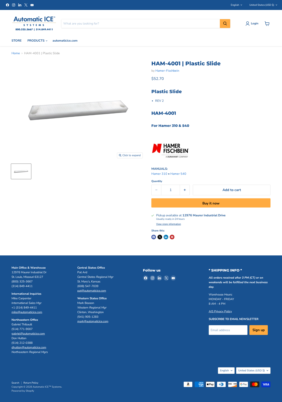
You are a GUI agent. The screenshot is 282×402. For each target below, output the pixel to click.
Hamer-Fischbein (167, 71)
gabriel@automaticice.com (28, 334)
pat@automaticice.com (91, 291)
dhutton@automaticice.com (29, 347)
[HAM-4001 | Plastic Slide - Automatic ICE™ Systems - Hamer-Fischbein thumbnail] (21, 171)
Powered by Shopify (23, 391)
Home (16, 53)
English (235, 5)
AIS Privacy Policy (220, 311)
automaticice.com (65, 41)
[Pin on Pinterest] (172, 237)
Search (15, 383)
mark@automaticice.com (92, 321)
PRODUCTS (36, 41)
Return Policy (30, 383)
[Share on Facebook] (153, 237)
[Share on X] (159, 237)
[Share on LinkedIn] (166, 237)
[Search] (225, 23)
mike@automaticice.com (27, 312)
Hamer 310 (159, 174)
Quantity (156, 181)
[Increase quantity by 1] (185, 190)
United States (261, 5)
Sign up (258, 330)
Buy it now (210, 203)
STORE (17, 41)
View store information (168, 224)
